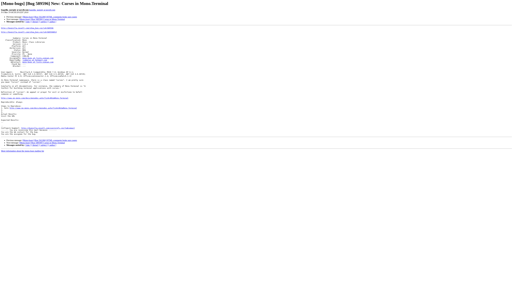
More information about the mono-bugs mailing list (22, 151)
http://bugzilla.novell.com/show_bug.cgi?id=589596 (27, 28)
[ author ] (52, 22)
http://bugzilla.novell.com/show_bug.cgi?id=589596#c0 (29, 32)
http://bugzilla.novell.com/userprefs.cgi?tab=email (48, 128)
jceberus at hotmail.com (34, 60)
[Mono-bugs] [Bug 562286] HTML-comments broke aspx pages (49, 17)
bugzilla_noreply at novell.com (42, 10)
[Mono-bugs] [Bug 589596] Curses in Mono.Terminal (42, 19)
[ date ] (28, 22)
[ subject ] (44, 22)
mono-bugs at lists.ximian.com (37, 58)
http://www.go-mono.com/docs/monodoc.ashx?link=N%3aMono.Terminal (34, 98)
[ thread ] (35, 22)
